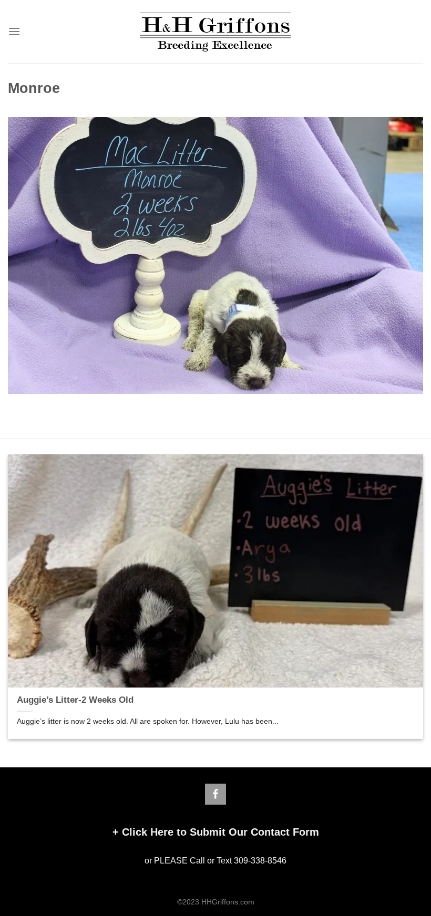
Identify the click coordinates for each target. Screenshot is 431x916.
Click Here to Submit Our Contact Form (220, 832)
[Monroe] (215, 255)
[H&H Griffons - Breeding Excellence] (215, 32)
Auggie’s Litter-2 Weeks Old (75, 700)
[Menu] (14, 31)
